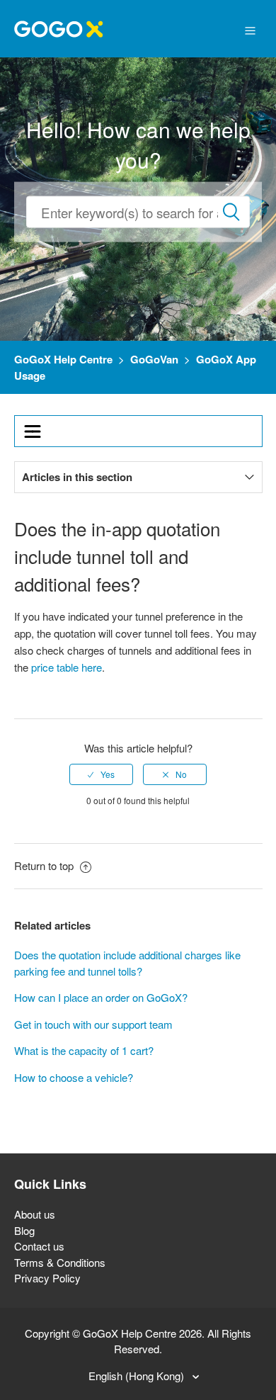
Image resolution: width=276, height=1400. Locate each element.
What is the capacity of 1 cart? (84, 1050)
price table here (66, 667)
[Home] (58, 27)
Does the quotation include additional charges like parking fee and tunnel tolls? (127, 962)
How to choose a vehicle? (73, 1077)
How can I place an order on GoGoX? (101, 997)
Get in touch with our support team (93, 1024)
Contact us (39, 1245)
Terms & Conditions (59, 1262)
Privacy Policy (47, 1277)
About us (34, 1214)
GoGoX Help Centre (63, 359)
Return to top (45, 865)
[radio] (101, 774)
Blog (24, 1230)
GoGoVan (154, 359)
